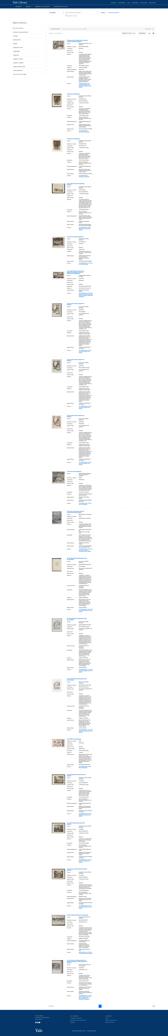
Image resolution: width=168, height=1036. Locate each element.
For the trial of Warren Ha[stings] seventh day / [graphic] (77, 559)
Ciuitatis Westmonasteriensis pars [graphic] (77, 915)
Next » (60, 33)
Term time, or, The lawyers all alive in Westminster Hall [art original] (75, 512)
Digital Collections (20, 23)
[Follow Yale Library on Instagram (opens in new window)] (37, 1022)
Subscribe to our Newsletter (78, 1020)
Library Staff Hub (109, 1022)
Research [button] (18, 6)
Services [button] (28, 6)
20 (142, 33)
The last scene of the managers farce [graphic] (75, 304)
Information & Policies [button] (60, 6)
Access (15, 36)
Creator (16, 55)
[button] (103, 12)
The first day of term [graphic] (74, 471)
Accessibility (108, 1016)
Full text (75, 15)
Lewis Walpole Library (83, 83)
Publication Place (19, 66)
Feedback (72, 1022)
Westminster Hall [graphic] (73, 94)
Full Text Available (19, 74)
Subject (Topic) (18, 59)
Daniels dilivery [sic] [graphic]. (74, 739)
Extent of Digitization (20, 32)
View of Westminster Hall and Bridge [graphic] (75, 184)
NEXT (153, 1006)
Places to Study (152, 2)
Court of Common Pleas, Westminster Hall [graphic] (77, 869)
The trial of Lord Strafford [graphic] (75, 236)
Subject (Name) (18, 63)
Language (16, 51)
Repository (17, 40)
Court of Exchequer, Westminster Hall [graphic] (76, 823)
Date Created (17, 70)
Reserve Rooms (143, 2)
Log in (128, 2)
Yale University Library (23, 2)
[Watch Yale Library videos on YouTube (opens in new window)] (39, 1022)
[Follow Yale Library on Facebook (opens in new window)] (35, 1022)
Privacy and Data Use (110, 1020)
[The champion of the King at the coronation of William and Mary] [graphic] (77, 41)
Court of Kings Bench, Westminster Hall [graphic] (76, 775)
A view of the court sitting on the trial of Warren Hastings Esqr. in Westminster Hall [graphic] (77, 961)
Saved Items (113, 2)
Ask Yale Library (135, 2)
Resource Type (18, 47)
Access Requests (121, 2)
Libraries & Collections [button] (42, 6)
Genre (15, 43)
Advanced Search (113, 12)
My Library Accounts (75, 1018)
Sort (128, 33)
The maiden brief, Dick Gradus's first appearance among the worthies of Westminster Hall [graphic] (75, 272)
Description (69, 15)
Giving (107, 1018)
